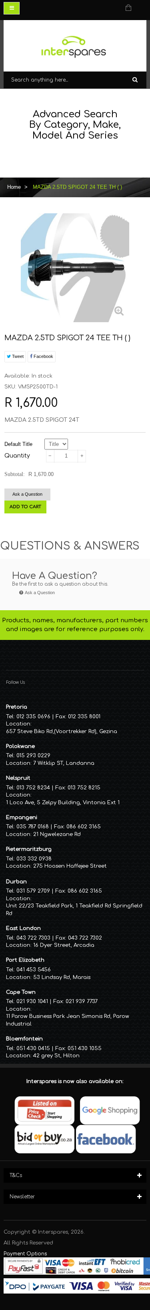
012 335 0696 (33, 716)
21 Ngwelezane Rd (57, 834)
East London (23, 928)
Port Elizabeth (25, 960)
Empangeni (21, 817)
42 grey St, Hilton (56, 1056)
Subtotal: (14, 474)
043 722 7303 (33, 938)
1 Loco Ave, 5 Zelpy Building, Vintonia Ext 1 (63, 802)
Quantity (17, 456)
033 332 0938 (34, 859)
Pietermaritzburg (29, 849)
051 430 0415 (33, 1048)
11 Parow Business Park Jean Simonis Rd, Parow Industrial (67, 1020)
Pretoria (16, 707)
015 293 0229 (33, 755)
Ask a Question (27, 494)
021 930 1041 (32, 1001)
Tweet (17, 356)
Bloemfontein (24, 1039)
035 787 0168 (32, 827)
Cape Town (21, 992)
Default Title (18, 444)
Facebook (42, 356)
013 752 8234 (33, 788)
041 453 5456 (33, 970)
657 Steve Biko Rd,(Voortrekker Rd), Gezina (61, 731)
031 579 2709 (33, 891)
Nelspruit (18, 778)
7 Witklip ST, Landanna (63, 763)
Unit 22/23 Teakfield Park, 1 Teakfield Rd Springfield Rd (74, 909)
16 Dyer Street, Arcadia (63, 945)
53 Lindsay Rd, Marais (61, 977)
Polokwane (20, 746)
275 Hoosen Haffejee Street (70, 866)
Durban (16, 882)
